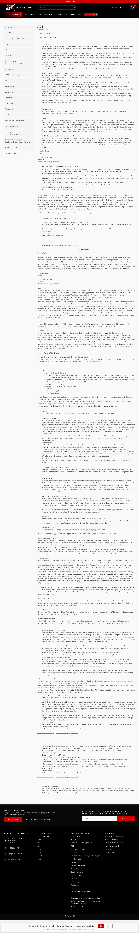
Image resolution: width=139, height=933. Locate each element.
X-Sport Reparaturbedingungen (48, 33)
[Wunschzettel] (126, 7)
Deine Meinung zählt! (12, 126)
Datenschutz (9, 56)
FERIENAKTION (91, 15)
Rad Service (9, 109)
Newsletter (9, 81)
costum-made (10, 92)
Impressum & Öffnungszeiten (15, 38)
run (38, 846)
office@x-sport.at (120, 623)
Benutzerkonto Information (114, 836)
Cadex (39, 859)
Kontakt (8, 33)
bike (38, 843)
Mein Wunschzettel (112, 846)
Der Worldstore (61, 15)
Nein (108, 926)
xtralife (39, 852)
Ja (101, 926)
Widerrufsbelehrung (12, 50)
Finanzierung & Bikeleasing (14, 120)
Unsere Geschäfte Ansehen (38, 820)
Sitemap (74, 862)
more (39, 849)
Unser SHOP (9, 27)
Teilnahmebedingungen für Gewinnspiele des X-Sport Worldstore (18, 141)
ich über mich (10, 69)
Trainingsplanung (11, 86)
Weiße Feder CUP (44, 15)
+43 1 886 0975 (13, 848)
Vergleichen (109, 849)
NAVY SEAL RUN (11, 148)
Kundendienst (75, 15)
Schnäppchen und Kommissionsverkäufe (13, 133)
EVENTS (8, 115)
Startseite (7, 20)
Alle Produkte (109, 852)
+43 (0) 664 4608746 (15, 854)
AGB (15, 20)
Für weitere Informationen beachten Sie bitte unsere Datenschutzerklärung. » (69, 929)
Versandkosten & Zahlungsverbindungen (13, 62)
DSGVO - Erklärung (12, 75)
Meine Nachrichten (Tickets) (115, 843)
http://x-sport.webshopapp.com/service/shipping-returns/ (57, 733)
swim (39, 839)
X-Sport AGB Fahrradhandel (47, 37)
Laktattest (9, 98)
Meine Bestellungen (112, 839)
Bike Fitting (9, 103)
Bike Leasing (29, 15)
